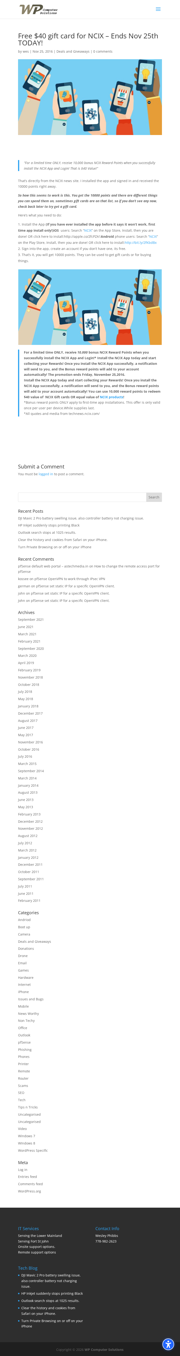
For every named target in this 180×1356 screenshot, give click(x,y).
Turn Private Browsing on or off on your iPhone (54, 547)
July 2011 (25, 886)
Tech (22, 1100)
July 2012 (25, 843)
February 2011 (29, 900)
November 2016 (30, 742)
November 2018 (30, 677)
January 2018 (28, 706)
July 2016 (25, 756)
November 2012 (30, 828)
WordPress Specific (33, 1150)
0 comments (102, 51)
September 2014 (31, 771)
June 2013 (26, 799)
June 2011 (26, 893)
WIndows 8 (26, 1143)
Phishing (25, 1049)
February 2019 (29, 670)
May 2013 (25, 807)
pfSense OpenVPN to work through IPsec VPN (69, 579)
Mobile (23, 1006)
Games (23, 970)
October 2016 (28, 749)
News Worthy (28, 1013)
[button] (158, 12)
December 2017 (30, 713)
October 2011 (28, 872)
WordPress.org (29, 1191)
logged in (46, 474)
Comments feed (30, 1184)
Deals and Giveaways (73, 51)
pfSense (24, 1042)
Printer (23, 1064)
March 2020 (27, 655)
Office (22, 1028)
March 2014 (27, 778)
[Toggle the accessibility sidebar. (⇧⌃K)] (168, 1344)
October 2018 (28, 684)
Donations (26, 948)
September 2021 (31, 619)
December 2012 (30, 821)
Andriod (24, 919)
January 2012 (28, 857)
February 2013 (29, 814)
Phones (24, 1056)
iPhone (23, 992)
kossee (23, 579)
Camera (24, 934)
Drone (23, 956)
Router (23, 1078)
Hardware (26, 977)
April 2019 (26, 663)
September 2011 (31, 879)
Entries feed (27, 1176)
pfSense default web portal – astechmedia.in (53, 566)
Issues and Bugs (31, 999)
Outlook (24, 1035)
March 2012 (27, 850)
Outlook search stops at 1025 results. (47, 532)
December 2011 (30, 864)
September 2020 (31, 648)
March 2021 (27, 634)
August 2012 (28, 835)
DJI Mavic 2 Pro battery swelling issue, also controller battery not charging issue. (81, 518)
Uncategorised (29, 1114)
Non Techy (26, 1020)
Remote (24, 1071)
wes (26, 51)
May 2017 (25, 735)
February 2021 (29, 641)
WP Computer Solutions (104, 1349)
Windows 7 (26, 1136)
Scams (23, 1085)
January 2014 (28, 785)
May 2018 (25, 699)
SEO (21, 1092)
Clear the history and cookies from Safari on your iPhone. (63, 539)
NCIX (88, 230)
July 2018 (25, 691)
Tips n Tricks (28, 1107)
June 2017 (26, 727)
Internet (24, 984)
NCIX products (111, 397)
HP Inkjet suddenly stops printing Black (48, 525)
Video (22, 1128)
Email (22, 963)
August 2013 (28, 792)
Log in (22, 1169)
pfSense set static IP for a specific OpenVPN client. (75, 586)
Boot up (24, 927)
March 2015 (27, 763)
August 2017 (28, 720)
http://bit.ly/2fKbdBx (141, 242)
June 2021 (26, 627)
